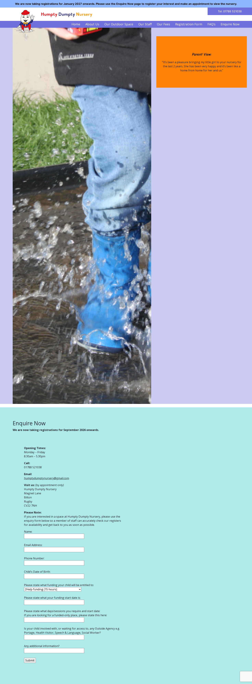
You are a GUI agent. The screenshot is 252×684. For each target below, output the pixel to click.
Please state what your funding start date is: (52, 598)
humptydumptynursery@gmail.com (46, 478)
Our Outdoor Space (118, 24)
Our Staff (145, 24)
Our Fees (163, 24)
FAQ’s (211, 24)
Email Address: (33, 545)
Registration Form (188, 24)
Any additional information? (41, 646)
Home (75, 24)
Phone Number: (34, 558)
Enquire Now (230, 24)
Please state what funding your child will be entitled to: (59, 585)
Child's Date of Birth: (37, 572)
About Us (92, 24)
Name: (28, 532)
